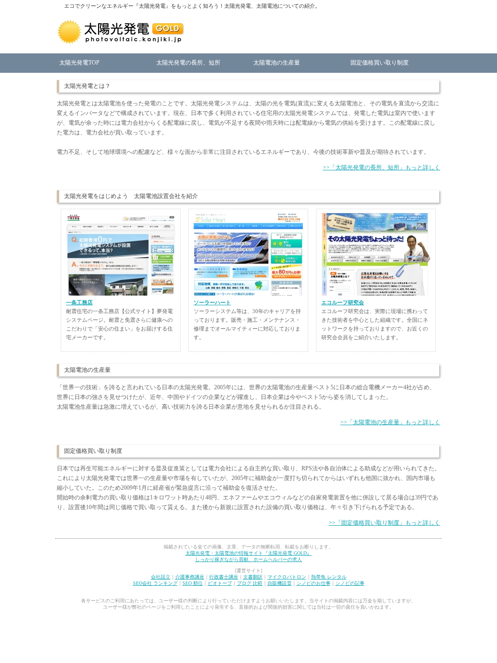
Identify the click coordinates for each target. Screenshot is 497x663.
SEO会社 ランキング (155, 583)
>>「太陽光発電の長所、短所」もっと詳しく (381, 167)
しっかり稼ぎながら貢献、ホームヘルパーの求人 (248, 559)
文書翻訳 (253, 577)
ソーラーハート (212, 302)
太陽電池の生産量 (276, 62)
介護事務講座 (189, 577)
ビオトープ (220, 583)
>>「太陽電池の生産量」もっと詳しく (390, 422)
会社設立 (160, 577)
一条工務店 (79, 302)
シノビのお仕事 (314, 583)
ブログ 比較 (250, 583)
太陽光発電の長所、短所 (188, 62)
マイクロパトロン (286, 577)
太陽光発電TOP (79, 62)
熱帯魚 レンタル (329, 577)
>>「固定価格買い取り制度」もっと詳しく (384, 522)
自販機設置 (279, 583)
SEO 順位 (192, 583)
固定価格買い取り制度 (379, 62)
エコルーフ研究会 (342, 302)
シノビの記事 (349, 583)
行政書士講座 (223, 577)
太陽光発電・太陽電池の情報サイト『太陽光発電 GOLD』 (248, 553)
